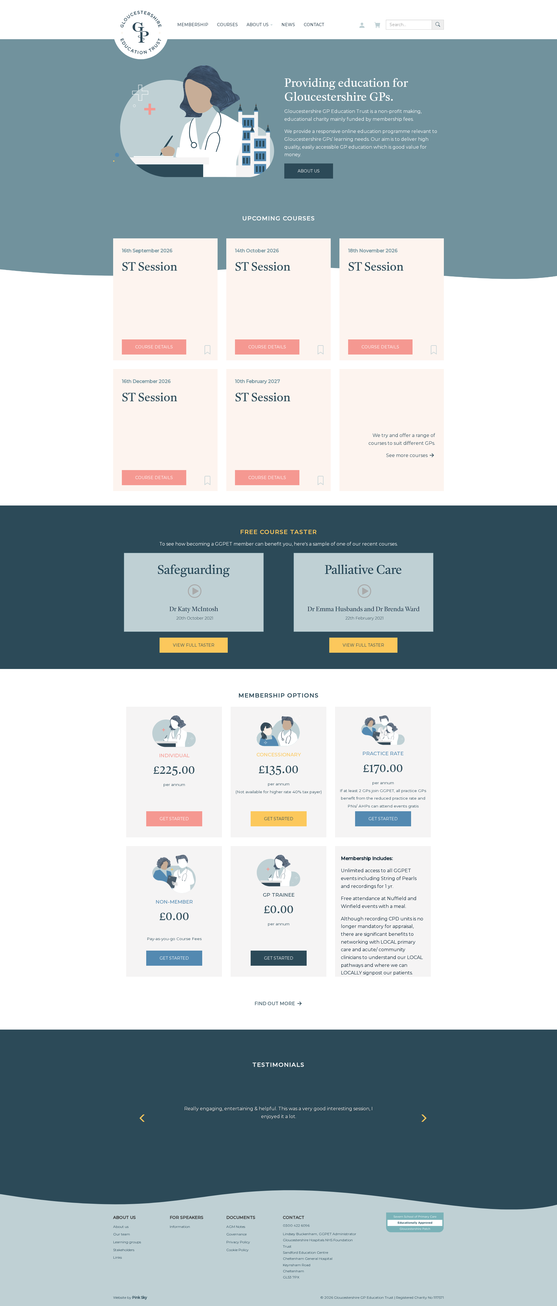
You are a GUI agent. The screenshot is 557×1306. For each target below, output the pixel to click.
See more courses (407, 455)
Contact (314, 24)
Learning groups (127, 1242)
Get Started (174, 818)
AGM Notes (235, 1226)
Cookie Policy (237, 1250)
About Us (309, 171)
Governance (236, 1234)
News (288, 24)
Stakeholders (123, 1250)
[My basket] (378, 25)
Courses (227, 24)
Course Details (154, 347)
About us (121, 1226)
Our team (121, 1234)
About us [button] (258, 24)
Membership (192, 24)
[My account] (362, 25)
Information (180, 1226)
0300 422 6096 (296, 1225)
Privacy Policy (238, 1242)
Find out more (275, 1003)
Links (117, 1257)
